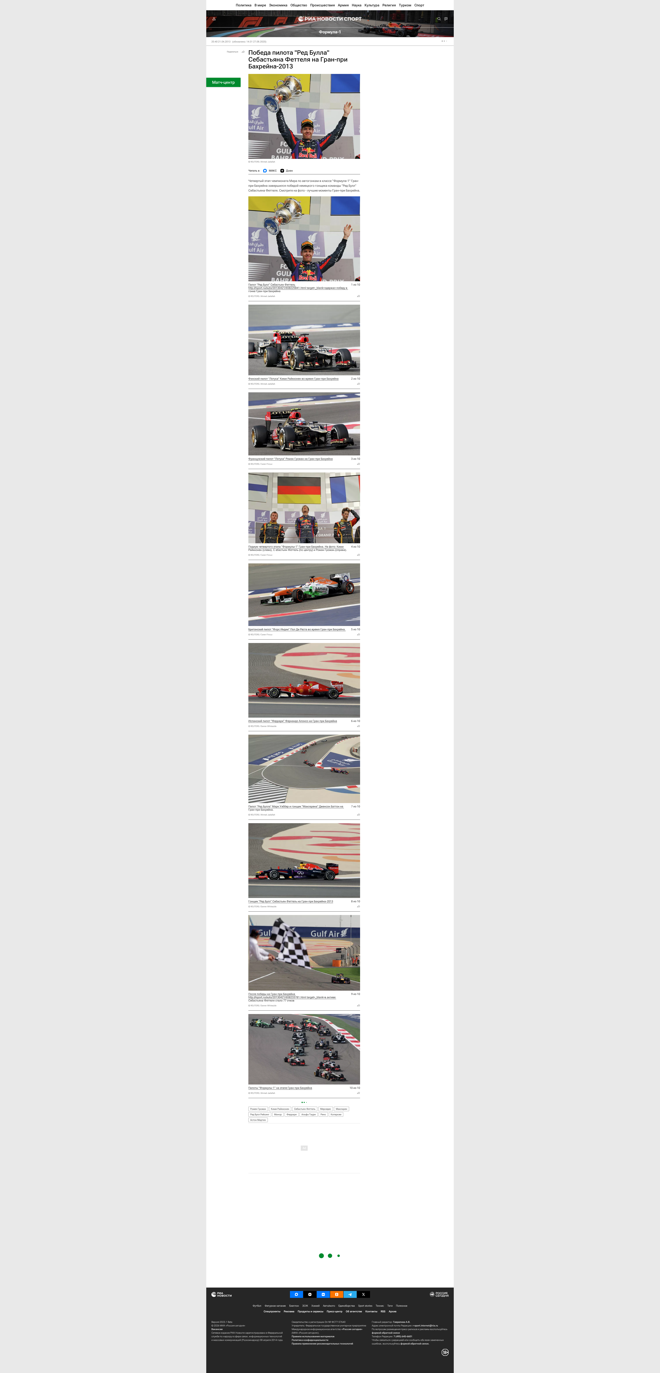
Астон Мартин (258, 1120)
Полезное (401, 1305)
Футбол (257, 1305)
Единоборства (346, 1305)
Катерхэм (336, 1114)
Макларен (341, 1109)
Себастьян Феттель (304, 1109)
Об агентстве (354, 1311)
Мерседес (325, 1109)
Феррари (292, 1114)
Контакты (371, 1311)
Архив (392, 1311)
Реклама (289, 1311)
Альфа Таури (308, 1114)
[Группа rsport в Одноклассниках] (336, 1294)
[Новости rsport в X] (363, 1294)
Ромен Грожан (258, 1109)
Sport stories (365, 1305)
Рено (323, 1114)
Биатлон (294, 1305)
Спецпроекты (272, 1311)
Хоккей (315, 1305)
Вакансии (217, 1329)
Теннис (380, 1305)
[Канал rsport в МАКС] (296, 1294)
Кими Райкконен (280, 1109)
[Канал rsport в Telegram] (350, 1294)
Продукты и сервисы (310, 1311)
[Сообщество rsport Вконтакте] (323, 1294)
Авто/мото (329, 1305)
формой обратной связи (386, 1332)
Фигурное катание (275, 1305)
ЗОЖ (305, 1305)
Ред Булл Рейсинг (259, 1114)
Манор (278, 1114)
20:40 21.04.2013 (220, 41)
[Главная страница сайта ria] (318, 19)
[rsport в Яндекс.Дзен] (309, 1294)
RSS (383, 1311)
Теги (390, 1305)
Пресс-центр (334, 1311)
